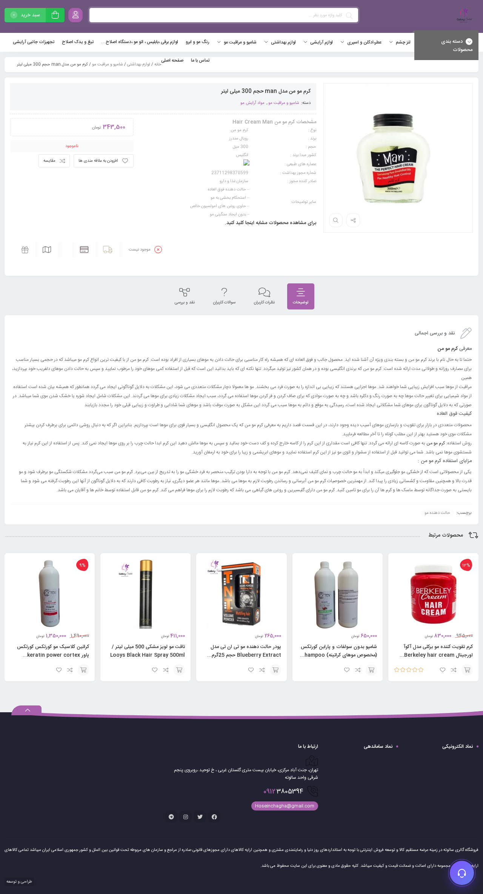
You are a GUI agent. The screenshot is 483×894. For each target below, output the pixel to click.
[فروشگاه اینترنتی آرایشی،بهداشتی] (463, 16)
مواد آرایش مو (252, 103)
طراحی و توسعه (18, 882)
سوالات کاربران (224, 302)
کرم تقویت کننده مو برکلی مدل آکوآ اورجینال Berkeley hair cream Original (438, 655)
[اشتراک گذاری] (353, 220)
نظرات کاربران (264, 302)
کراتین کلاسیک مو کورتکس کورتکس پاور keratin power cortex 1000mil (53, 655)
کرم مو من (447, 349)
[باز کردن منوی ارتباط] (462, 873)
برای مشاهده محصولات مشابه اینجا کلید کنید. (270, 223)
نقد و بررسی (184, 302)
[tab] (300, 296)
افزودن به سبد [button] (467, 670)
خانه (157, 64)
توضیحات (301, 302)
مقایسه (49, 161)
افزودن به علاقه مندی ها (98, 161)
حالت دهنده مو (437, 513)
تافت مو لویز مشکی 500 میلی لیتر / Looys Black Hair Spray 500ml (147, 651)
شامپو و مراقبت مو (107, 64)
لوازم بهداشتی (138, 64)
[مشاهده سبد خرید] (55, 16)
